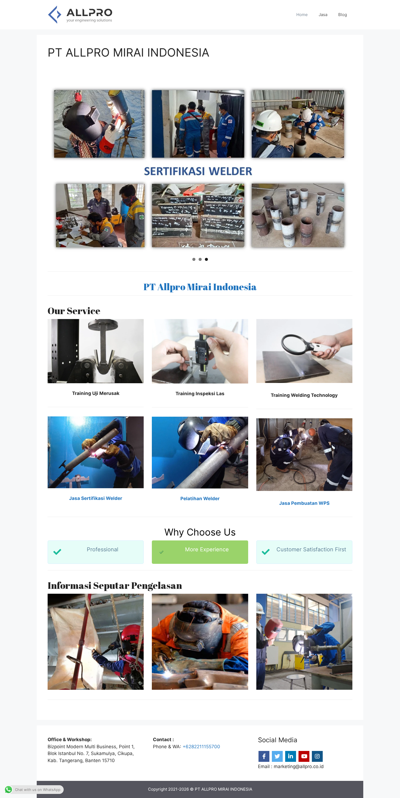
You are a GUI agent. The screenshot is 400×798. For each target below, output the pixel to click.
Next (359, 168)
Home (302, 14)
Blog (342, 14)
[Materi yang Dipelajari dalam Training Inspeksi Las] (200, 642)
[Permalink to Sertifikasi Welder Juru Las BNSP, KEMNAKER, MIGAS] (200, 169)
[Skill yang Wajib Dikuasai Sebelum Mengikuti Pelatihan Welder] (304, 642)
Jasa (323, 14)
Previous (40, 168)
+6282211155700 (201, 746)
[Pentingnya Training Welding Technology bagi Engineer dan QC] (96, 642)
